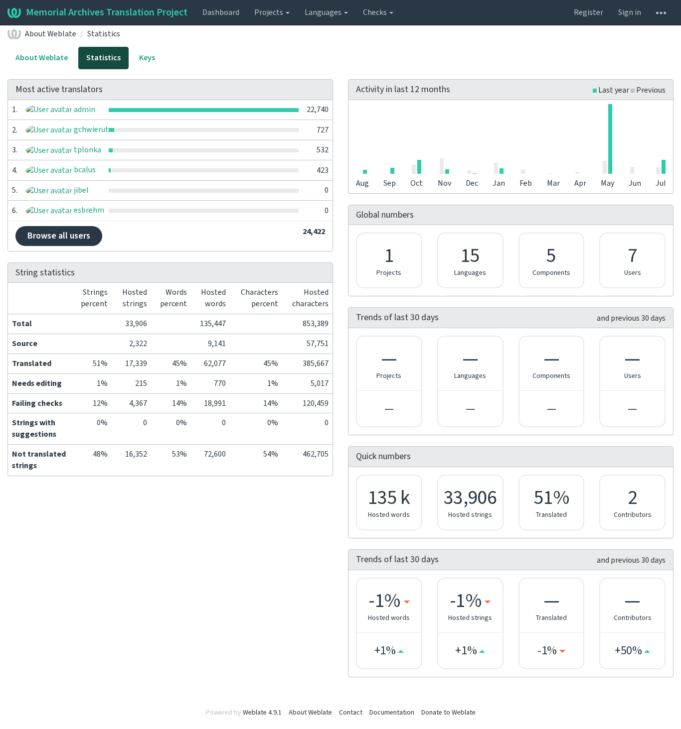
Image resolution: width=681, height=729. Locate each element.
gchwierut (90, 129)
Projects (269, 12)
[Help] (661, 12)
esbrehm (88, 210)
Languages (324, 12)
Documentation (391, 713)
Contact (350, 713)
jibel (80, 190)
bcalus (84, 169)
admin (83, 109)
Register (588, 12)
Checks (375, 12)
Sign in (629, 12)
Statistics (103, 33)
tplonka (86, 149)
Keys (147, 57)
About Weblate (50, 33)
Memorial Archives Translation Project (106, 12)
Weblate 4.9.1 (262, 713)
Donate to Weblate (448, 713)
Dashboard (220, 12)
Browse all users (58, 236)
